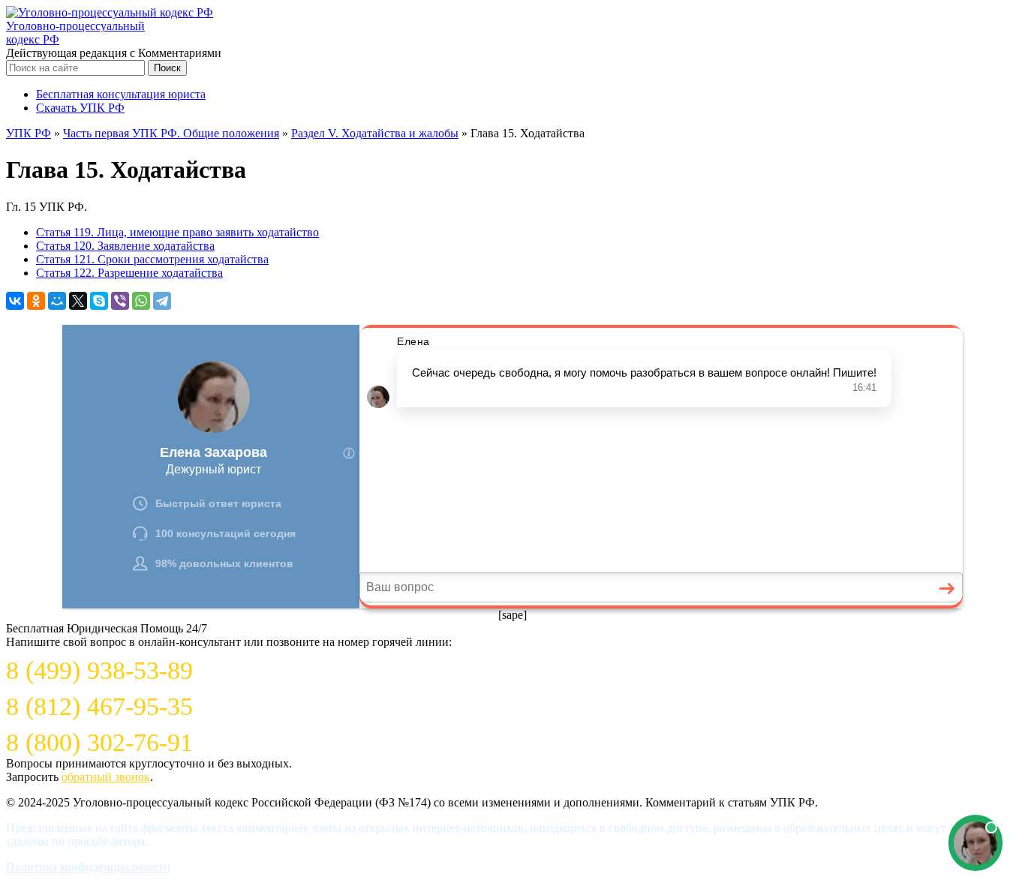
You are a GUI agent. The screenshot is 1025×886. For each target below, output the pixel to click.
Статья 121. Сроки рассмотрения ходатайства (152, 259)
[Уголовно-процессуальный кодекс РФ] (109, 12)
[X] (78, 301)
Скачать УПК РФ (80, 107)
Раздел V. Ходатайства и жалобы (374, 133)
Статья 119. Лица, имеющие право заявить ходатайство (177, 232)
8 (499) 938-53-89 (99, 670)
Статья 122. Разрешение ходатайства (129, 272)
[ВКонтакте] (15, 301)
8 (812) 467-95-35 (99, 706)
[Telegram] (162, 301)
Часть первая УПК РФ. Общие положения (171, 133)
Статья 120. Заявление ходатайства (125, 245)
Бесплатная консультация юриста (121, 94)
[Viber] (120, 301)
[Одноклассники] (36, 301)
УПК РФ (28, 133)
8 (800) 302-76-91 (99, 742)
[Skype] (99, 301)
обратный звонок (106, 776)
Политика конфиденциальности (88, 866)
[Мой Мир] (57, 301)
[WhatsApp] (141, 301)
